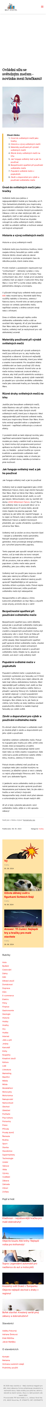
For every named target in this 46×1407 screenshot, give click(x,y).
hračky (41, 829)
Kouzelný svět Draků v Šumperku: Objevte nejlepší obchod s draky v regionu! (20, 1290)
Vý (6, 860)
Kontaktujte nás (29, 820)
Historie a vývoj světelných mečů (25, 144)
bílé (4, 295)
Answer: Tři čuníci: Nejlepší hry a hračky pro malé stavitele (21, 932)
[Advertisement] (23, 38)
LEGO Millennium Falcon (19, 502)
